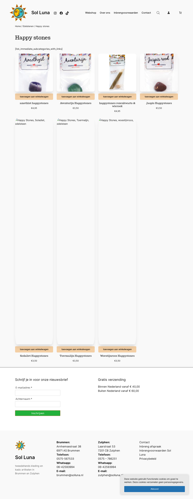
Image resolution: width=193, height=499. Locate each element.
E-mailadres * (24, 387)
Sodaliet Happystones (34, 355)
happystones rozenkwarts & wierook (117, 105)
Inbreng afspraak (150, 446)
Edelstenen (28, 26)
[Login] (169, 13)
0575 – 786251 (107, 458)
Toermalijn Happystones (76, 355)
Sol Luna (40, 12)
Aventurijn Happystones (75, 103)
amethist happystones (34, 103)
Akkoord (154, 489)
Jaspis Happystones (159, 103)
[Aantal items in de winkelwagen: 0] (180, 13)
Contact (144, 442)
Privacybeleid (147, 458)
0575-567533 (65, 458)
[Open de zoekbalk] (158, 12)
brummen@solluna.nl (70, 475)
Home (18, 26)
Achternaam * (24, 398)
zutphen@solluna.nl (110, 475)
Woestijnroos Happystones (117, 355)
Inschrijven (37, 413)
